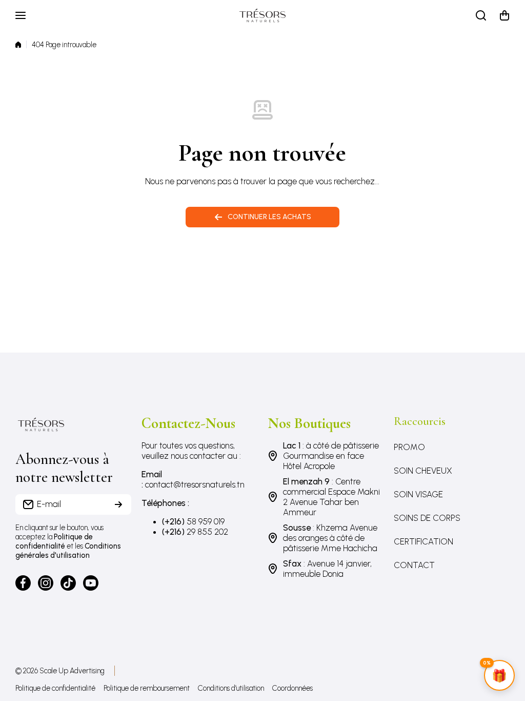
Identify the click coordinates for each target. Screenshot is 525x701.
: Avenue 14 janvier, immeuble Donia (327, 568)
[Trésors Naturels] (262, 15)
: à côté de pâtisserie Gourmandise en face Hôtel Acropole (331, 455)
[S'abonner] (118, 504)
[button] (504, 15)
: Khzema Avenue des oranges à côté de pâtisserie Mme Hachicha (330, 537)
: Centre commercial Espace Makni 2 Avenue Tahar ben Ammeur (331, 496)
